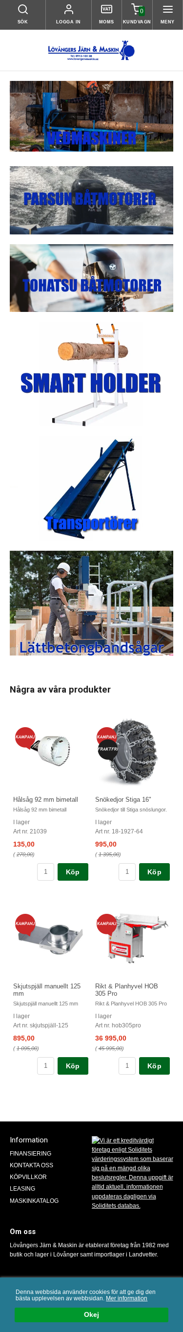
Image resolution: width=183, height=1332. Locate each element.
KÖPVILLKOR (28, 1177)
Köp (73, 872)
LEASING (22, 1188)
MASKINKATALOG (34, 1200)
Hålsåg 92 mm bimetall (45, 799)
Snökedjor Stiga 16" (123, 799)
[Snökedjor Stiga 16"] (108, 749)
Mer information (126, 1298)
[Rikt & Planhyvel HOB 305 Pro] (107, 924)
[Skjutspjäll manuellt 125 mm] (25, 924)
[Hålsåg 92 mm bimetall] (25, 738)
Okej (91, 1314)
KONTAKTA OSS (31, 1165)
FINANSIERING (30, 1153)
